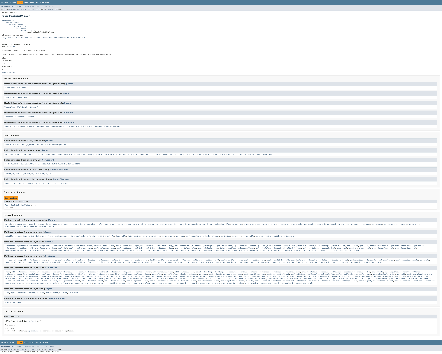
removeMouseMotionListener (294, 281)
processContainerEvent (187, 262)
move (310, 278)
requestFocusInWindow (13, 283)
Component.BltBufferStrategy (79, 126)
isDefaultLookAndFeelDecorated (192, 224)
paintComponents (133, 262)
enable (360, 272)
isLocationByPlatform (292, 248)
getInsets (334, 260)
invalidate (424, 260)
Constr (23, 9)
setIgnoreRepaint (180, 283)
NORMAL (165, 154)
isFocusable (50, 278)
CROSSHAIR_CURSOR (11, 154)
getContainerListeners (295, 260)
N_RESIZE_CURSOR (137, 154)
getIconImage (60, 236)
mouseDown (253, 278)
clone (6, 293)
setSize (307, 250)
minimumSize (119, 262)
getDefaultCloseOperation (84, 224)
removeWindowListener (38, 250)
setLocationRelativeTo (256, 250)
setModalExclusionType (292, 250)
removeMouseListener (272, 281)
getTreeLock (325, 276)
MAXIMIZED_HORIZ (95, 154)
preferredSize (148, 262)
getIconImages (324, 246)
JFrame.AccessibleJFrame (15, 88)
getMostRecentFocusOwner (401, 246)
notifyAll (57, 293)
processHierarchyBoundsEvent (419, 278)
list (97, 262)
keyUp (208, 278)
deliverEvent (117, 260)
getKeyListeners (94, 276)
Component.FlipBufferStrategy (107, 126)
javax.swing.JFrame (27, 30)
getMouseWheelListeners (213, 276)
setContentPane (284, 224)
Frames (28, 6)
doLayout (128, 260)
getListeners (352, 246)
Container (68, 113)
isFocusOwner (62, 278)
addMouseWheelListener (184, 272)
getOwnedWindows (11, 248)
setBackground (168, 236)
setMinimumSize (274, 250)
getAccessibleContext (47, 224)
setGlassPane (351, 224)
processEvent (364, 248)
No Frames (36, 6)
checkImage (208, 272)
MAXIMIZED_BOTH (80, 154)
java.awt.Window (19, 26)
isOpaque (306, 248)
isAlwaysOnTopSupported (208, 248)
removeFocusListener (158, 281)
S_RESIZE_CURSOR (194, 154)
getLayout (344, 260)
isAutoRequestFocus (228, 248)
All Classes (49, 6)
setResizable (248, 236)
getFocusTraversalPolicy (317, 260)
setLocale (194, 283)
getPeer (247, 276)
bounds (199, 272)
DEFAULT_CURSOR (27, 154)
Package (12, 2)
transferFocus (266, 283)
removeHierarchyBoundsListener (182, 281)
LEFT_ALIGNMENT (44, 164)
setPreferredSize (230, 283)
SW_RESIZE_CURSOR (226, 154)
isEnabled (39, 278)
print (158, 262)
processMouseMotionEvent (92, 281)
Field (17, 9)
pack (339, 248)
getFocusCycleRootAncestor (269, 246)
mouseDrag (263, 278)
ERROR (21, 183)
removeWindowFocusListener (16, 250)
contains (244, 272)
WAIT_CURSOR (268, 154)
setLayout (403, 224)
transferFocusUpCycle (304, 283)
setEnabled (112, 283)
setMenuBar (225, 236)
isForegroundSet (105, 278)
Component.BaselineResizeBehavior (50, 126)
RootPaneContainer (62, 38)
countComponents (103, 260)
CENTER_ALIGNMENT (28, 164)
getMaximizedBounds (76, 236)
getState (101, 236)
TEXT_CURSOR (241, 154)
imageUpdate (388, 276)
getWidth (336, 276)
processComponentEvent (378, 278)
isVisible (192, 278)
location (233, 278)
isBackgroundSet (409, 276)
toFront (356, 250)
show (341, 250)
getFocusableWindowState (245, 246)
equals (13, 293)
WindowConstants (78, 38)
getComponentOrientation (254, 274)
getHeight (401, 274)
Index (42, 2)
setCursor (180, 236)
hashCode (40, 293)
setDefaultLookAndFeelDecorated (330, 224)
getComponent (198, 260)
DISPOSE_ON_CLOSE (11, 173)
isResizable (121, 236)
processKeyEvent (56, 281)
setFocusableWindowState (157, 250)
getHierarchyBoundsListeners (419, 274)
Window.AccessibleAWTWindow (16, 107)
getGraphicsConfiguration (384, 274)
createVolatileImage (291, 272)
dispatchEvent (349, 272)
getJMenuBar (126, 224)
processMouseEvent (72, 281)
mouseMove (294, 278)
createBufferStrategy (164, 246)
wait (65, 293)
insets (415, 260)
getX (343, 276)
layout (91, 262)
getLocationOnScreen (135, 276)
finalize (22, 293)
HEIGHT (38, 183)
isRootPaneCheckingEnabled (218, 224)
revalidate (64, 283)
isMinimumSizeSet (151, 278)
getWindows (139, 248)
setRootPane (414, 224)
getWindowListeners (125, 248)
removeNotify (154, 236)
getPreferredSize (403, 260)
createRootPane (19, 224)
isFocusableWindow (246, 248)
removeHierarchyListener (208, 281)
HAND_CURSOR (56, 154)
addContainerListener (37, 260)
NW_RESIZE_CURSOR (177, 154)
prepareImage (338, 278)
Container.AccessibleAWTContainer (19, 117)
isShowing (316, 248)
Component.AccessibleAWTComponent (19, 126)
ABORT (6, 183)
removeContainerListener (226, 262)
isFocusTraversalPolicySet (74, 262)
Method (31, 9)
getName (228, 276)
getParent (238, 276)
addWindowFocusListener (64, 246)
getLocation (108, 276)
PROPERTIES (47, 183)
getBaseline (157, 274)
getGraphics (114, 224)
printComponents (169, 262)
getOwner (24, 248)
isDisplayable (10, 278)
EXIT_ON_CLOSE (28, 144)
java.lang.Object (9, 20)
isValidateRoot (328, 248)
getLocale (364, 246)
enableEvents (377, 272)
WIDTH (65, 183)
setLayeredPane (390, 224)
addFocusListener (44, 272)
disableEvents (336, 272)
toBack (348, 250)
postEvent (353, 248)
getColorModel (215, 274)
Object (48, 289)
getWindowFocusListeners (104, 248)
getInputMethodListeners (52, 276)
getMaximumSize (356, 260)
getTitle (110, 236)
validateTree (377, 262)
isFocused (276, 248)
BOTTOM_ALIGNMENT (11, 164)
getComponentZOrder (275, 260)
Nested (11, 9)
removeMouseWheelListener (318, 281)
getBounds (193, 274)
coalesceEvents (231, 272)
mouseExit (284, 278)
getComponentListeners (232, 274)
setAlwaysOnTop (89, 250)
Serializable (35, 38)
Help (47, 2)
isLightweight (120, 278)
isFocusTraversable (78, 278)
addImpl (7, 224)
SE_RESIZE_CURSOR (209, 154)
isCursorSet (423, 276)
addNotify (8, 236)
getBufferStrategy (225, 246)
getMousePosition (386, 260)
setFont (335, 262)
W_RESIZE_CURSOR (254, 154)
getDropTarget (283, 274)
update (51, 226)
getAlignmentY (185, 260)
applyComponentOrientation (59, 260)
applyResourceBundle (124, 246)
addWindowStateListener (104, 246)
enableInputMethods (393, 272)
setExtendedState (193, 236)
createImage (264, 272)
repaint (273, 224)
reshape (77, 250)
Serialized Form (9, 72)
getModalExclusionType (379, 246)
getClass (31, 293)
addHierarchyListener (88, 272)
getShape (52, 248)
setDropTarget (100, 283)
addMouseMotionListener (163, 272)
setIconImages (194, 250)
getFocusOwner (289, 246)
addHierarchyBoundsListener (65, 272)
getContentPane (64, 224)
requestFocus (417, 281)
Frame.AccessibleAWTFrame (15, 97)
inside (397, 276)
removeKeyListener (253, 281)
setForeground (165, 283)
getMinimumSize (371, 260)
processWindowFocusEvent (382, 248)
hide (171, 248)
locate (109, 262)
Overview (4, 2)
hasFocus (377, 276)
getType (72, 248)
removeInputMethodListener (232, 281)
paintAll (327, 278)
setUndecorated (290, 236)
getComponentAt (212, 260)
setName (217, 283)
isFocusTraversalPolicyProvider (48, 262)
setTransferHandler (38, 226)
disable (324, 272)
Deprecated (33, 2)
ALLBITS (14, 183)
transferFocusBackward (283, 283)
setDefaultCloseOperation (304, 224)
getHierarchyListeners (14, 276)
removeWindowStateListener (61, 250)
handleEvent (367, 276)
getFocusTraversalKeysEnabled (321, 274)
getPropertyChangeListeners (264, 276)
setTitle (278, 236)
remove (265, 224)
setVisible (333, 250)
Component (69, 122)
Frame (66, 93)
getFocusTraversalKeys (306, 246)
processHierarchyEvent (14, 281)
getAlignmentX (172, 260)
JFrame (12, 46)
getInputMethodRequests (75, 276)
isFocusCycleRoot (263, 248)
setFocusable (124, 283)
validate (366, 262)
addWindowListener (84, 246)
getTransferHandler (168, 224)
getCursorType (21, 236)
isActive (178, 248)
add (5, 260)
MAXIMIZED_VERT (110, 154)
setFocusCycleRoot (178, 250)
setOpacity (236, 236)
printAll (362, 278)
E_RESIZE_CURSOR (43, 154)
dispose (198, 246)
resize (48, 283)
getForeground (365, 274)
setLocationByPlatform (235, 250)
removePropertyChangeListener (344, 281)
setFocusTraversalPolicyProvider (316, 262)
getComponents (259, 260)
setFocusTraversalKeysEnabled (144, 283)
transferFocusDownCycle (351, 262)
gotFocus (356, 276)
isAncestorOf (10, 262)
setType (323, 250)
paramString (237, 224)
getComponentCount (243, 260)
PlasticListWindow (12, 205)
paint (344, 248)
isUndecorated (134, 236)
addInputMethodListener (109, 272)
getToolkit (62, 248)
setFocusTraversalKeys (267, 262)
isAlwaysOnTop (190, 248)
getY (349, 276)
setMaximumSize (206, 283)
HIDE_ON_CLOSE (46, 173)
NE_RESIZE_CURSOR (153, 154)
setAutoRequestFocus (106, 250)
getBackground (209, 246)
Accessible (47, 38)
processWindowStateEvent (405, 248)
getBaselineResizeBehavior (175, 274)
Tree (26, 2)
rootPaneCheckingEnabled (55, 144)
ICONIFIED (67, 154)
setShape (259, 236)
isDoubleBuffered (25, 278)
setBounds (121, 250)
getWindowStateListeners (156, 248)
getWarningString (84, 248)
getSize (307, 276)
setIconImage (364, 224)
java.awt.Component (14, 22)
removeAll (210, 262)
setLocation (207, 250)
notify (48, 293)
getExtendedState (35, 236)
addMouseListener (143, 272)
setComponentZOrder (247, 262)
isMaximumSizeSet (135, 278)
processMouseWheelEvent (115, 281)
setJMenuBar (377, 224)
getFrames (49, 236)
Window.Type (35, 107)
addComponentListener (25, 272)
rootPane (39, 144)
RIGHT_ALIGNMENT (59, 164)
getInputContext (338, 246)
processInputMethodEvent (36, 281)
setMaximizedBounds (210, 236)
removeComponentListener (137, 281)
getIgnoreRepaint (33, 276)
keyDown (201, 278)
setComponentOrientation (81, 283)
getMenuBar (91, 236)
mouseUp (303, 278)
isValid (182, 278)
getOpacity (418, 246)
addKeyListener (127, 272)
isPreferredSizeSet (169, 278)
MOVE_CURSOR (124, 154)
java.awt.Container (17, 24)
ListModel (25, 205)
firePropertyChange (411, 272)
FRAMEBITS (30, 183)
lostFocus (242, 278)
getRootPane (153, 224)
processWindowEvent (252, 224)
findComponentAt (141, 260)
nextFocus (318, 278)
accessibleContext (12, 144)
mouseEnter (273, 278)
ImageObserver (8, 38)
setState (268, 236)
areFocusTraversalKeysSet (84, 260)
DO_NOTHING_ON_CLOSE (30, 173)
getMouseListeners (154, 276)
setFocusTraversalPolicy (289, 262)
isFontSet (92, 278)
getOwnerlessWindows (38, 248)
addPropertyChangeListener (16, 246)
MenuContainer (22, 38)
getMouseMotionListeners (174, 276)
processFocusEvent (397, 278)
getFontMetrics (350, 274)
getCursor (271, 274)
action (7, 272)
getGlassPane (102, 224)
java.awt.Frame (22, 28)
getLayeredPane (139, 224)
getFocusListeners (299, 274)
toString (254, 283)
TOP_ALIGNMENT (74, 164)
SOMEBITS (58, 183)
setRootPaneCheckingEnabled (16, 226)
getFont (339, 274)
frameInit (32, 224)
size (247, 283)
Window (67, 103)
